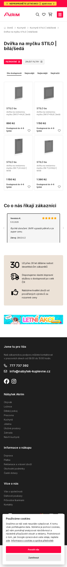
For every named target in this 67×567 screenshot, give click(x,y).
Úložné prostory (12, 428)
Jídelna (7, 424)
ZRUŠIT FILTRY (32, 62)
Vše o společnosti (13, 491)
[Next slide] (63, 228)
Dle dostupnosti (14, 73)
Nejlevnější (42, 73)
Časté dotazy (11, 473)
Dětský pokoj (10, 411)
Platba (7, 460)
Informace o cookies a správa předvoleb (32, 540)
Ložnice (8, 406)
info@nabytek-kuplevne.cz (30, 371)
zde (8, 540)
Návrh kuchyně (11, 437)
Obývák (8, 402)
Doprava (8, 455)
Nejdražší (55, 73)
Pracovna (9, 415)
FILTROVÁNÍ (11, 62)
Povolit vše (33, 549)
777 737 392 (19, 365)
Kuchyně (21, 27)
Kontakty (8, 504)
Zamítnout (33, 557)
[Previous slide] (4, 228)
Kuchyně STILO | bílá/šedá (43, 27)
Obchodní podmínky (14, 468)
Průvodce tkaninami (14, 500)
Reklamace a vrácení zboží (18, 464)
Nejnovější (29, 73)
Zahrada (8, 432)
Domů (10, 27)
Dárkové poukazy (13, 496)
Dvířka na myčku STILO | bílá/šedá (20, 31)
